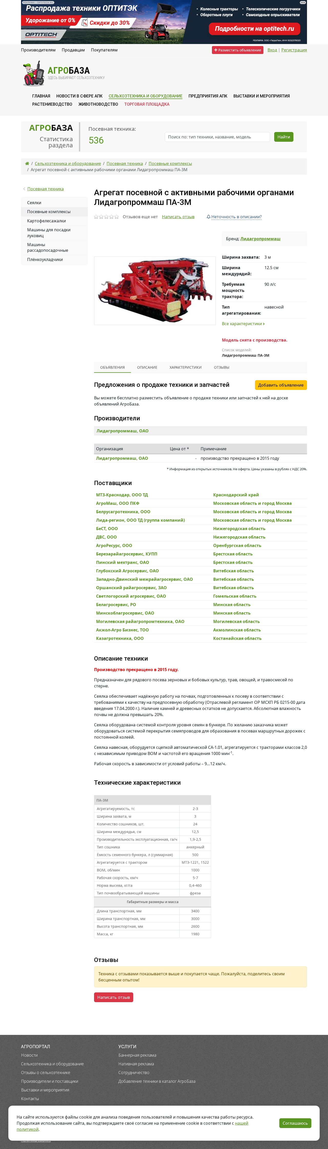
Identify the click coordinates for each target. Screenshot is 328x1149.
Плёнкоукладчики (45, 259)
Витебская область (233, 571)
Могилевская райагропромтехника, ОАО (140, 621)
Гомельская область (235, 596)
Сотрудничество (133, 1072)
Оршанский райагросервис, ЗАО (131, 587)
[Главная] (27, 163)
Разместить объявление (239, 50)
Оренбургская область (237, 545)
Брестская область (233, 554)
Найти (284, 137)
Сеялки (34, 202)
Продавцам (73, 50)
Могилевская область (236, 621)
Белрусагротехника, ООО (123, 512)
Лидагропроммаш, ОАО (123, 431)
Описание (147, 367)
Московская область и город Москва (252, 503)
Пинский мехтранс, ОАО (122, 562)
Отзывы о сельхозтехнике (45, 1072)
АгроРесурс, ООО (114, 545)
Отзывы (221, 367)
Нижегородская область (239, 528)
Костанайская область (237, 638)
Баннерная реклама (137, 1055)
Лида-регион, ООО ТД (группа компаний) (140, 520)
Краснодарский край (236, 495)
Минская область (232, 604)
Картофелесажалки (46, 221)
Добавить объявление (281, 385)
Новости (29, 1055)
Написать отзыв (178, 217)
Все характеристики (242, 323)
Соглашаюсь (295, 1123)
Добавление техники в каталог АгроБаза (157, 1081)
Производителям (38, 50)
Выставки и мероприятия (45, 1090)
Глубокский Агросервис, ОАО (127, 571)
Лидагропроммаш (260, 239)
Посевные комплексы (48, 211)
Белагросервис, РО (116, 604)
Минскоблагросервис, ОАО (125, 613)
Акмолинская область (237, 630)
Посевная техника (45, 189)
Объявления (112, 367)
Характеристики (186, 367)
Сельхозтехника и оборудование (52, 1064)
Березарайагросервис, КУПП (126, 554)
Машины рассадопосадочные (47, 247)
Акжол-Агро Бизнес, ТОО (122, 630)
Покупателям (104, 50)
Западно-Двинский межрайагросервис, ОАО (144, 579)
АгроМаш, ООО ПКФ (117, 503)
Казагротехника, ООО (120, 638)
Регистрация (294, 50)
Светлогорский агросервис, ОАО (131, 596)
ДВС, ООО (106, 537)
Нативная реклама (136, 1064)
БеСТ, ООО (107, 528)
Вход (272, 50)
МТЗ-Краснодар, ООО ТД (122, 495)
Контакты (30, 1098)
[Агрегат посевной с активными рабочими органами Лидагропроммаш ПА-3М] (155, 290)
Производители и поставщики (49, 1081)
